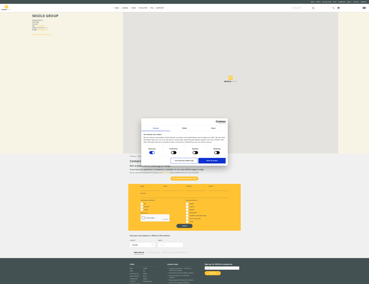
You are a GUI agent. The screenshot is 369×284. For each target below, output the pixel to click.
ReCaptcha (144, 213)
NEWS (312, 2)
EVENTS (318, 2)
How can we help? (192, 200)
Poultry (146, 206)
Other (146, 209)
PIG (152, 8)
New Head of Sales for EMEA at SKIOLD (181, 273)
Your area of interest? (148, 200)
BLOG (334, 2)
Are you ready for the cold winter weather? (179, 276)
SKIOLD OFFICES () (153, 252)
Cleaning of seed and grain (197, 215)
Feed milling (193, 212)
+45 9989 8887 (39, 26)
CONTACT (356, 2)
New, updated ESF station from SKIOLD (181, 280)
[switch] (173, 152)
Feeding (191, 203)
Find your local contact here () (174, 252)
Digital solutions (195, 218)
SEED (116, 8)
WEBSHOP (364, 2)
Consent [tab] (156, 128)
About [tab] (213, 128)
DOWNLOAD (341, 2)
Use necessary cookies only (184, 160)
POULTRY (143, 8)
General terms (134, 273)
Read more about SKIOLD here (42, 34)
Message (143, 193)
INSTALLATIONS (326, 2)
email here (166, 173)
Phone (211, 186)
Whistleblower (147, 281)
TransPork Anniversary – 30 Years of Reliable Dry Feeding (180, 269)
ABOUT (349, 2)
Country (189, 186)
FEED (133, 8)
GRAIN (125, 8)
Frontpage (133, 156)
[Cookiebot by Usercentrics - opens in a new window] (217, 121)
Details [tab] (184, 128)
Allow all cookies (212, 160)
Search (160, 240)
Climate (191, 206)
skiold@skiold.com (43, 30)
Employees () (139, 252)
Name (143, 186)
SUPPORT (160, 8)
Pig (145, 203)
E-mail (165, 186)
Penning (191, 209)
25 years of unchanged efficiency (179, 283)
